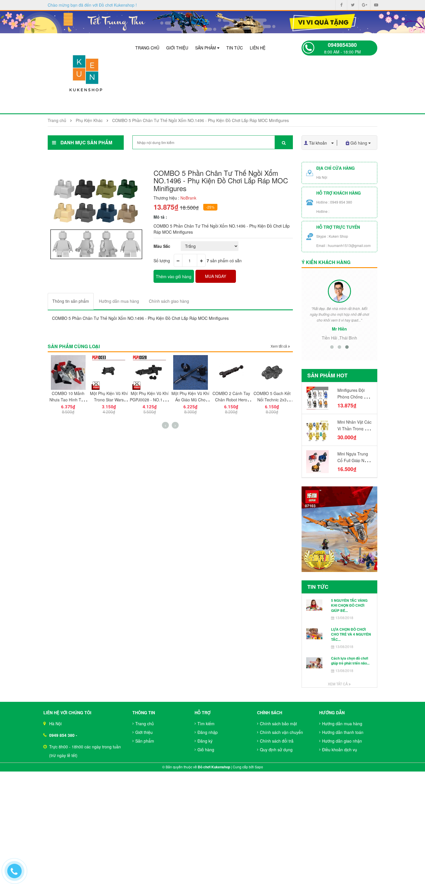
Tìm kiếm (206, 723)
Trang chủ (147, 48)
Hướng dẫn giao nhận (342, 741)
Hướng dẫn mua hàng (342, 723)
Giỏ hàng (205, 749)
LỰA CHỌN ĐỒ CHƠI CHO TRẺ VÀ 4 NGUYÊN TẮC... (351, 634)
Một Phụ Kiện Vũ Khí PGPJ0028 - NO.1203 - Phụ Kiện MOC (149, 399)
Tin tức (234, 48)
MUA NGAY (215, 276)
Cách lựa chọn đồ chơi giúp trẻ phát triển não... (350, 661)
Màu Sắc (162, 246)
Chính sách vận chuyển (281, 732)
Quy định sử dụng (276, 749)
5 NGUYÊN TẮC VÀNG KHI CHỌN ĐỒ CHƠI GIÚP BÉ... (349, 605)
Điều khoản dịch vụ (339, 749)
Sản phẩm (206, 48)
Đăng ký (204, 741)
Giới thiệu (177, 48)
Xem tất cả (279, 346)
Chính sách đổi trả (276, 741)
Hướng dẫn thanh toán (342, 732)
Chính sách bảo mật (278, 723)
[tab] (71, 301)
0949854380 (342, 45)
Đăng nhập (207, 732)
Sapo (259, 766)
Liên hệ (257, 48)
